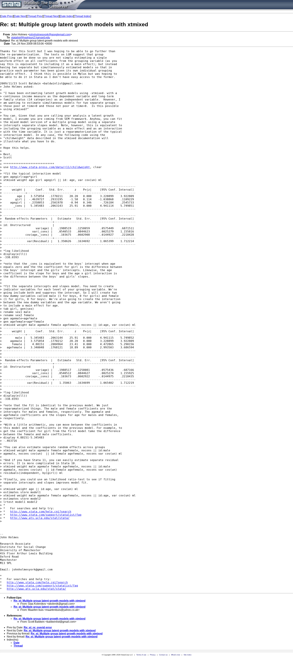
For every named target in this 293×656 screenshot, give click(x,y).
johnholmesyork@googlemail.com (49, 34)
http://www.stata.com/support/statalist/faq (45, 514)
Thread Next (51, 16)
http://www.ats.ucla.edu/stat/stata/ (40, 518)
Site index (187, 655)
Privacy (152, 655)
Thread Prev (34, 16)
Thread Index (82, 16)
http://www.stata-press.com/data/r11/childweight (50, 167)
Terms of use (141, 655)
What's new (175, 655)
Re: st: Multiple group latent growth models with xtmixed (49, 600)
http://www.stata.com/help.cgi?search (40, 511)
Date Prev (7, 16)
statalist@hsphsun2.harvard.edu (30, 37)
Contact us (163, 655)
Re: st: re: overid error (38, 627)
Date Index (66, 16)
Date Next (20, 16)
